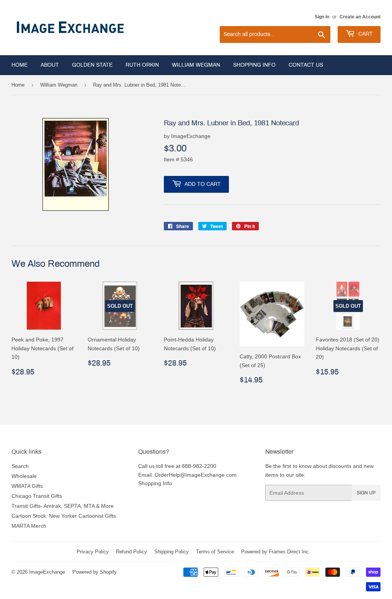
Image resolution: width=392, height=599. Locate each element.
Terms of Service (215, 551)
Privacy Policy (93, 551)
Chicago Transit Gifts (36, 496)
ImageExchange (47, 572)
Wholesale (24, 476)
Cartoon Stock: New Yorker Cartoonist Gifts (63, 516)
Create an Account (360, 17)
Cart (365, 34)
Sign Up (366, 493)
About (50, 65)
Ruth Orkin (142, 65)
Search (20, 466)
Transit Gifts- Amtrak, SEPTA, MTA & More (62, 506)
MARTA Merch (28, 526)
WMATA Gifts (27, 486)
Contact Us (306, 65)
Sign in (322, 17)
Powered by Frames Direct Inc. (275, 551)
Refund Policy (131, 551)
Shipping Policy (171, 551)
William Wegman (196, 65)
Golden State (92, 65)
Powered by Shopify (94, 572)
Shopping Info (254, 65)
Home (19, 65)
